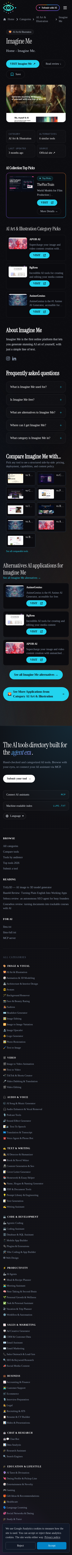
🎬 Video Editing (12, 1087)
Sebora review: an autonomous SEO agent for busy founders (36, 898)
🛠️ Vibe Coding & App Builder (19, 1252)
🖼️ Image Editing (12, 1018)
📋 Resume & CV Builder (16, 1416)
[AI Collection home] (9, 8)
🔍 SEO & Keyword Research (18, 1360)
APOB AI (34, 239)
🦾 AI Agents (10, 1274)
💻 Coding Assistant (13, 1228)
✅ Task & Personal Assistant (18, 1303)
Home (11, 19)
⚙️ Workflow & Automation (17, 1314)
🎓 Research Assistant (14, 1450)
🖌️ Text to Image (12, 1047)
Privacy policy (52, 1537)
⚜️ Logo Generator (13, 1036)
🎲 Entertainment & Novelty (18, 1484)
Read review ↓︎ (53, 63)
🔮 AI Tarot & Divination (16, 1472)
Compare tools (11, 851)
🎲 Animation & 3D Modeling (19, 977)
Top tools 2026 (11, 863)
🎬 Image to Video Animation (18, 1063)
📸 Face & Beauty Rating (16, 1001)
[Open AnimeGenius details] (18, 300)
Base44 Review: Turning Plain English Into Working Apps (35, 893)
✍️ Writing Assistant (13, 1206)
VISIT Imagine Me (23, 63)
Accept (51, 1545)
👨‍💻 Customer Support (14, 1387)
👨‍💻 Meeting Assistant (14, 1285)
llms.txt (7, 926)
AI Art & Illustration (42, 19)
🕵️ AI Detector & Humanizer (18, 1154)
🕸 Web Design (11, 1257)
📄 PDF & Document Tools (17, 1189)
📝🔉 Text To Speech (14, 1126)
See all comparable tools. (17, 551)
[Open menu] (65, 8)
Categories (25, 19)
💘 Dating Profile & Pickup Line (20, 1478)
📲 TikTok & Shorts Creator (17, 1075)
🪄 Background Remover (16, 995)
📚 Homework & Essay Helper (19, 1177)
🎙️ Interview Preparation (16, 1399)
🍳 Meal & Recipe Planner (17, 1279)
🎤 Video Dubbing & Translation (20, 1081)
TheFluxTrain (45, 184)
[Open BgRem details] (18, 271)
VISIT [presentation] (44, 202)
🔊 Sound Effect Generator (17, 1120)
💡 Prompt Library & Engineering (20, 1195)
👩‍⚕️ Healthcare (10, 1501)
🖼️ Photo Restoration (14, 1041)
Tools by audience (13, 857)
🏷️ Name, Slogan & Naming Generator (23, 1183)
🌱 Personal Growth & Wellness (19, 1297)
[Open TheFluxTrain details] (21, 184)
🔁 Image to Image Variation (18, 1024)
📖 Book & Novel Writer (16, 1160)
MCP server (9, 938)
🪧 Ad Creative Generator (16, 1331)
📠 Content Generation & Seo (18, 1166)
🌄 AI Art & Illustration (15, 972)
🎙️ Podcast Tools (12, 1115)
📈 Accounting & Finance (16, 1382)
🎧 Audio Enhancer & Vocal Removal (22, 1109)
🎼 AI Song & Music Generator (19, 1103)
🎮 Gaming (9, 1490)
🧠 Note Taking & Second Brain (20, 1291)
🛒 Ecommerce (11, 1393)
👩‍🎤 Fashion (9, 1007)
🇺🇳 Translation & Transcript (17, 1132)
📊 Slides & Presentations (16, 1422)
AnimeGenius (37, 295)
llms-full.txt (9, 932)
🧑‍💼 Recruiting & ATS (14, 1411)
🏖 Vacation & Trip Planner (17, 1308)
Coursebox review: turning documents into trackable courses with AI (36, 906)
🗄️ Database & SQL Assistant (18, 1234)
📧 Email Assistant (13, 1342)
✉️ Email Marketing (13, 1348)
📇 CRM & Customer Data (17, 1336)
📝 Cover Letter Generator (17, 1171)
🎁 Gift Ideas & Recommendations (21, 1495)
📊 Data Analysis (12, 1444)
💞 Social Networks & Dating (18, 1513)
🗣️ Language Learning (15, 1507)
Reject (20, 1545)
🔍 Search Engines (13, 1456)
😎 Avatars (8, 989)
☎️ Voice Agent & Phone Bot (18, 1138)
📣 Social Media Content (16, 1365)
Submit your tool (19, 778)
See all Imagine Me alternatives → (36, 674)
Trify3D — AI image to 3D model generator (27, 887)
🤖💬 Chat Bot (11, 1439)
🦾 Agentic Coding (13, 1223)
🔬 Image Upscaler (13, 1030)
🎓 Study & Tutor (12, 1519)
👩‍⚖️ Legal (8, 1405)
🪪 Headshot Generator (15, 1012)
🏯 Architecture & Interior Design (20, 983)
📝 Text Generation (13, 1200)
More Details (49, 211)
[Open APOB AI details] (18, 243)
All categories (10, 846)
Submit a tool (10, 868)
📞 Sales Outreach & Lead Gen (19, 1354)
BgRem (33, 267)
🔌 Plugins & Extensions (16, 1246)
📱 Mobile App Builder (15, 1240)
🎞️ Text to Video (12, 1069)
